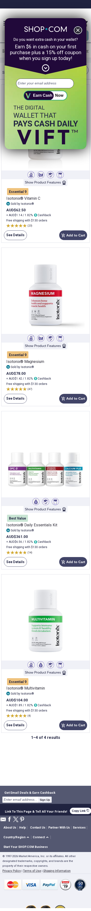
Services (79, 827)
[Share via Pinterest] (22, 820)
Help (22, 827)
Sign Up (45, 799)
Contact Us (37, 827)
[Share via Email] (3, 820)
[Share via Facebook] (9, 819)
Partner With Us (59, 827)
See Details (14, 236)
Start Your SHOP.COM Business (25, 847)
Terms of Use (32, 871)
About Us (9, 827)
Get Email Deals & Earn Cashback (29, 792)
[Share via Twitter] (15, 820)
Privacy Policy (11, 871)
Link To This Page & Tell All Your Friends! (36, 811)
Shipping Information (57, 871)
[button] (17, 837)
